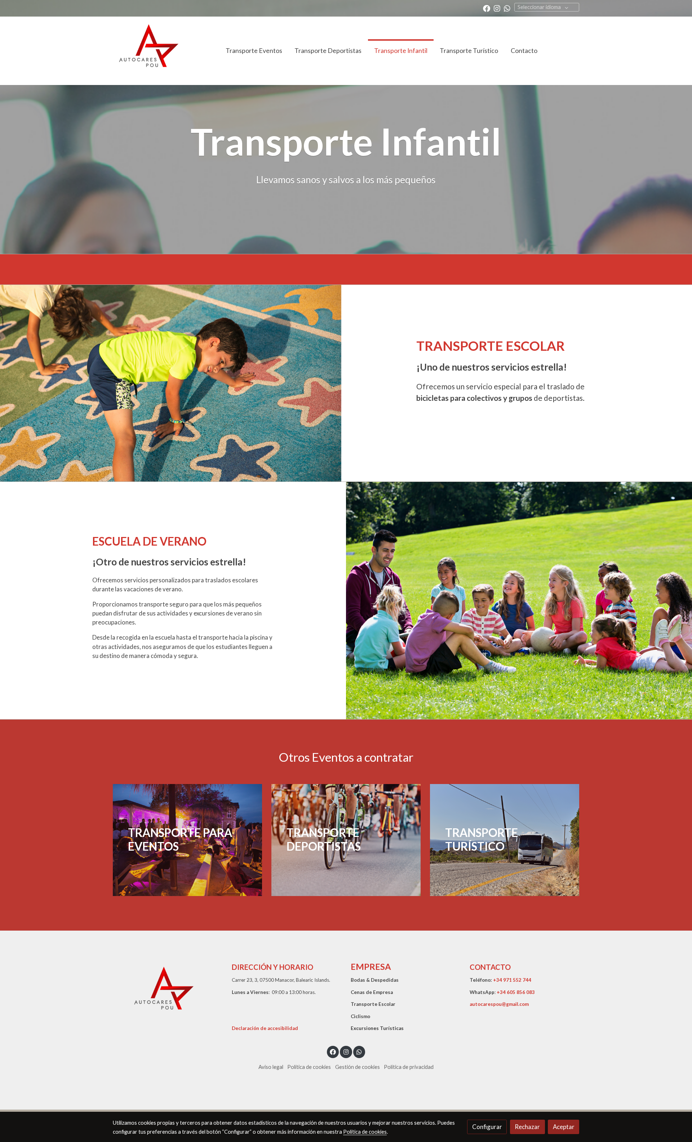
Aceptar (564, 1126)
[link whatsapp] (507, 8)
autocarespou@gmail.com (499, 1004)
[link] (148, 50)
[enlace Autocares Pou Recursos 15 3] (349, 839)
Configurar (487, 1126)
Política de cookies (309, 1067)
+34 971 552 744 (512, 980)
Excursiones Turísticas (377, 1028)
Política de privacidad (409, 1067)
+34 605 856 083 (516, 992)
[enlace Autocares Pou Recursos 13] (508, 839)
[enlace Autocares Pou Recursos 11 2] (191, 839)
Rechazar (527, 1126)
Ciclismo (360, 1016)
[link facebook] (486, 8)
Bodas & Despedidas (375, 980)
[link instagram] (497, 8)
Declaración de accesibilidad (265, 1028)
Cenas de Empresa (372, 992)
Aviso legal (270, 1067)
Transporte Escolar (373, 1004)
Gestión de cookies (357, 1067)
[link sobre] (167, 993)
